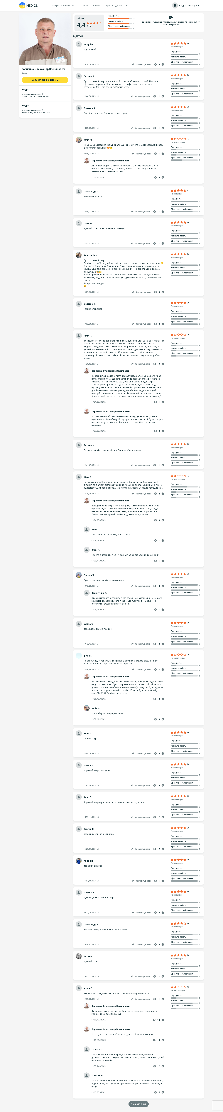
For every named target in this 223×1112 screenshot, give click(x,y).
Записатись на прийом (45, 79)
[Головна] (28, 5)
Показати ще (138, 1103)
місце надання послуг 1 (32, 94)
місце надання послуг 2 (32, 110)
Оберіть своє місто (61, 5)
